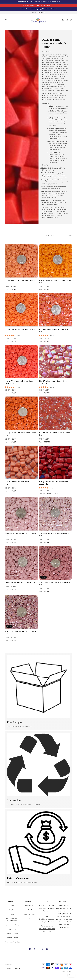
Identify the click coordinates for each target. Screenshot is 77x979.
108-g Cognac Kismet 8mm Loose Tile (20, 483)
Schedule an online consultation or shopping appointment (47, 928)
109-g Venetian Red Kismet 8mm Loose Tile (54, 483)
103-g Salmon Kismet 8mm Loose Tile (20, 281)
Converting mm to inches (12, 925)
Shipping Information (12, 933)
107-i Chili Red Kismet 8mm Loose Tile (54, 434)
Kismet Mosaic (69, 971)
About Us (12, 914)
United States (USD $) (12, 968)
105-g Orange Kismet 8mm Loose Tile (20, 330)
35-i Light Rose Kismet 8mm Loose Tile (20, 632)
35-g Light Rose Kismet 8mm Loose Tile (55, 583)
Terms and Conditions (12, 938)
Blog (30, 918)
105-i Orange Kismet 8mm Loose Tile (53, 330)
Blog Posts (12, 910)
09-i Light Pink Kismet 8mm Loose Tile (54, 534)
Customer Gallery (29, 905)
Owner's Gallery (29, 910)
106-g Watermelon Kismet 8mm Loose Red (19, 382)
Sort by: (47, 235)
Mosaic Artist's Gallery (29, 914)
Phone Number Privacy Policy (13, 942)
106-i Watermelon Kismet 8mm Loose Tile (53, 382)
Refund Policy (12, 929)
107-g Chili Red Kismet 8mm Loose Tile (20, 434)
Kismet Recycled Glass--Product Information (12, 919)
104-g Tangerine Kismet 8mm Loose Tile (55, 281)
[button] (6, 20)
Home (12, 905)
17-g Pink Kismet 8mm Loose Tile (20, 582)
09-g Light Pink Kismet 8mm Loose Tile (20, 534)
